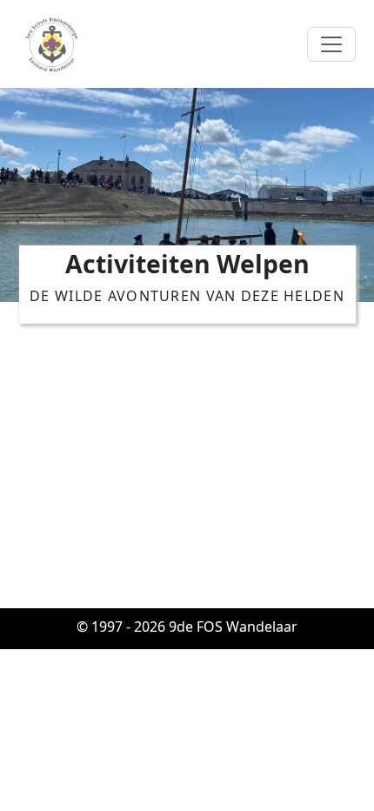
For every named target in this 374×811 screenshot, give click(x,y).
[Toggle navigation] (331, 44)
